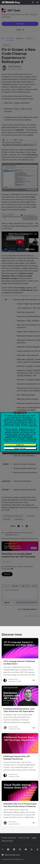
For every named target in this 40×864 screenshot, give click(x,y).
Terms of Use (28, 436)
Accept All (20, 445)
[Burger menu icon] (37, 2)
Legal (34, 838)
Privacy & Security (9, 838)
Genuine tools (7, 841)
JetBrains (18, 859)
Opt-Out (33, 441)
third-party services (25, 437)
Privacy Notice (12, 436)
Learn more (33, 426)
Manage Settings (20, 448)
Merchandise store (12, 855)
